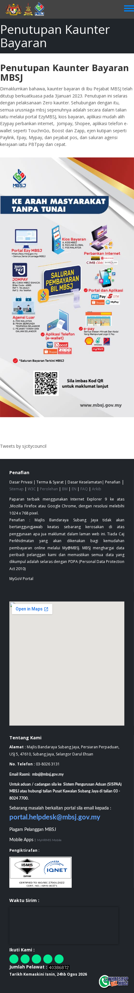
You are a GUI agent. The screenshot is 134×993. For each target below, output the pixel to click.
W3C (32, 489)
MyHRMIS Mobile (49, 840)
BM (65, 489)
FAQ (84, 489)
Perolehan (49, 489)
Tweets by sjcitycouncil (23, 446)
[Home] (27, 9)
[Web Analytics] (58, 967)
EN (74, 489)
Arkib (96, 489)
